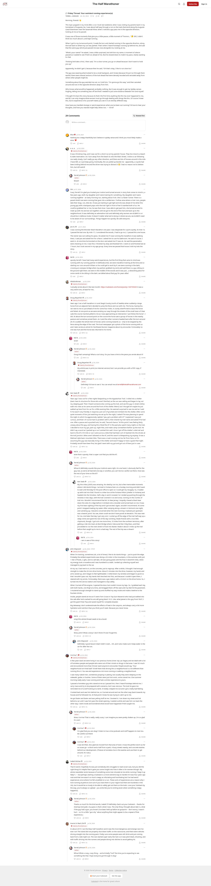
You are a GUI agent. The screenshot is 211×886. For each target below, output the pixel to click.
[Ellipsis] (144, 134)
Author (77, 178)
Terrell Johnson (72, 16)
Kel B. (72, 257)
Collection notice (121, 870)
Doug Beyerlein (76, 298)
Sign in (204, 4)
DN (71, 189)
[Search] (179, 4)
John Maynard (75, 549)
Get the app (116, 876)
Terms (111, 870)
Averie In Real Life (77, 823)
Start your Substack (99, 876)
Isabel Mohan (75, 761)
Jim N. (72, 227)
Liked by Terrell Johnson (80, 151)
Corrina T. (74, 655)
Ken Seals (73, 393)
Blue (72, 134)
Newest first (140, 116)
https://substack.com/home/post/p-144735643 (119, 287)
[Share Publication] (184, 4)
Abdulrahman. (75, 281)
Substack (94, 881)
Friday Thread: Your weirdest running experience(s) (90, 13)
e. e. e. (72, 148)
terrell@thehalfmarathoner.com (129, 384)
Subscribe (193, 4)
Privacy (104, 870)
